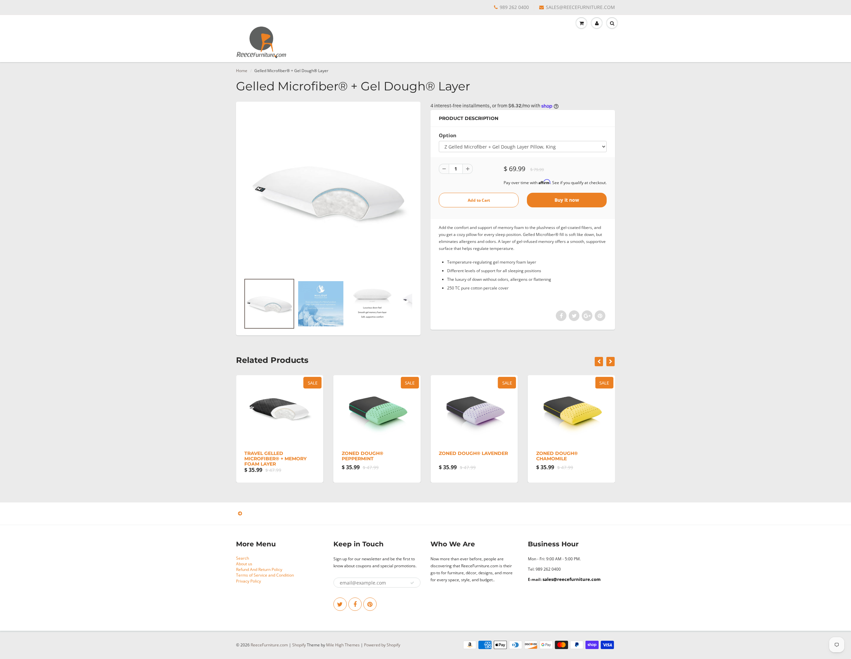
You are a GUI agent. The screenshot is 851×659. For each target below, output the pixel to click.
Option (447, 135)
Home (241, 70)
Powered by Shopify (382, 645)
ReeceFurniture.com (269, 645)
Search (242, 558)
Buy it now (566, 200)
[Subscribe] (412, 583)
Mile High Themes (343, 645)
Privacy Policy (248, 581)
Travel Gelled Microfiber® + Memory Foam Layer (275, 458)
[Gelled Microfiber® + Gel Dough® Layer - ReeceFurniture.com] (328, 191)
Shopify (299, 645)
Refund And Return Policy (259, 569)
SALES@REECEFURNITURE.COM (580, 7)
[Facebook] (355, 604)
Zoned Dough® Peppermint (362, 456)
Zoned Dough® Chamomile (557, 456)
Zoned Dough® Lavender (473, 453)
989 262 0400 (514, 7)
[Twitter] (340, 604)
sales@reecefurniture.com (572, 579)
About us (244, 564)
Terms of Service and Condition (265, 575)
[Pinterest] (370, 604)
